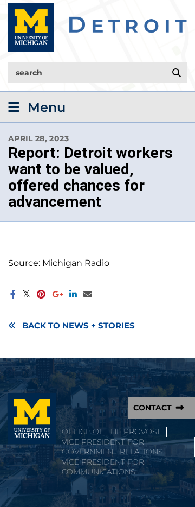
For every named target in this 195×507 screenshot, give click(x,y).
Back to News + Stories (78, 326)
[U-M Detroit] (97, 27)
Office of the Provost (111, 431)
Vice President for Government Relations (112, 447)
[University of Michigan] (32, 418)
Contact (152, 408)
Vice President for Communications (103, 467)
